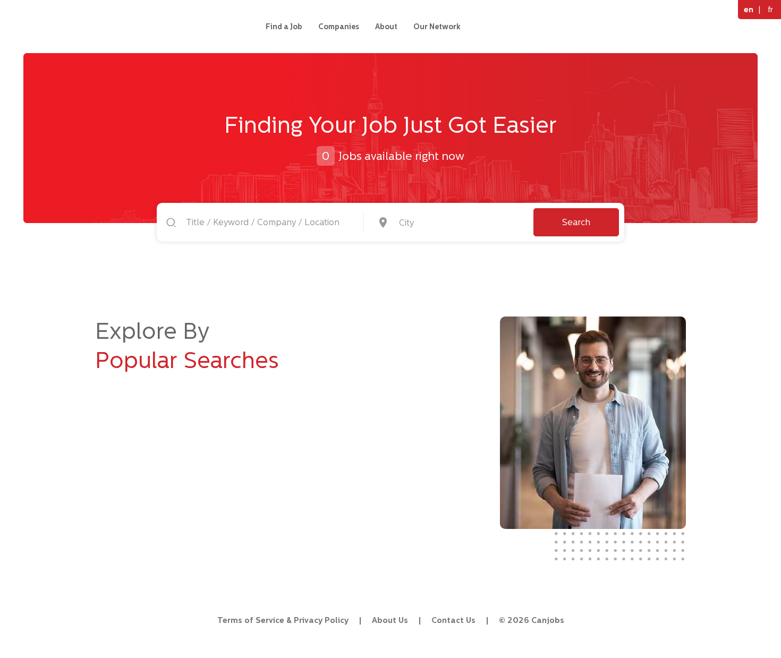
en (748, 9)
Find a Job (284, 26)
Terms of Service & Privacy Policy (283, 620)
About (386, 26)
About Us (390, 620)
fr (770, 9)
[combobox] (458, 222)
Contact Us (453, 620)
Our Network (437, 26)
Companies (338, 26)
